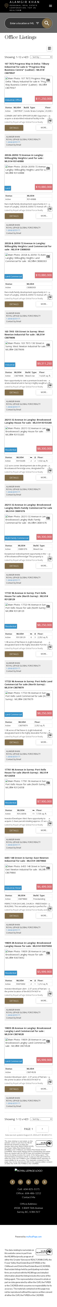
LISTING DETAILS (14, 128)
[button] (12, 1182)
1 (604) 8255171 (13, 142)
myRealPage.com (34, 1236)
